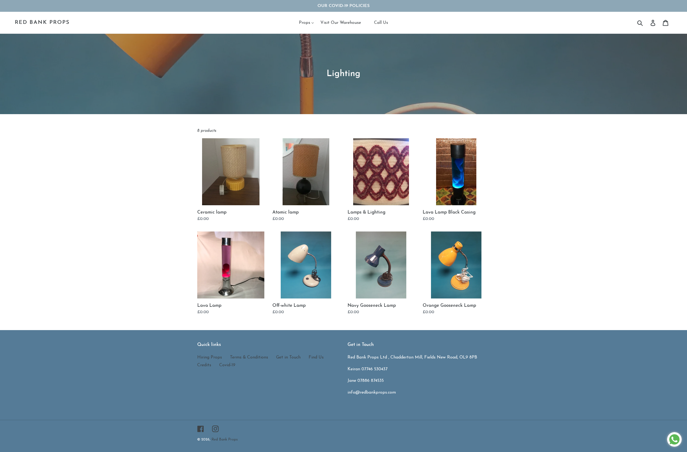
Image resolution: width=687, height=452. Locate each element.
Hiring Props (209, 357)
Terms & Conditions (249, 357)
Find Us (316, 357)
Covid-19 (227, 365)
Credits (204, 365)
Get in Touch (288, 357)
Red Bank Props (42, 22)
